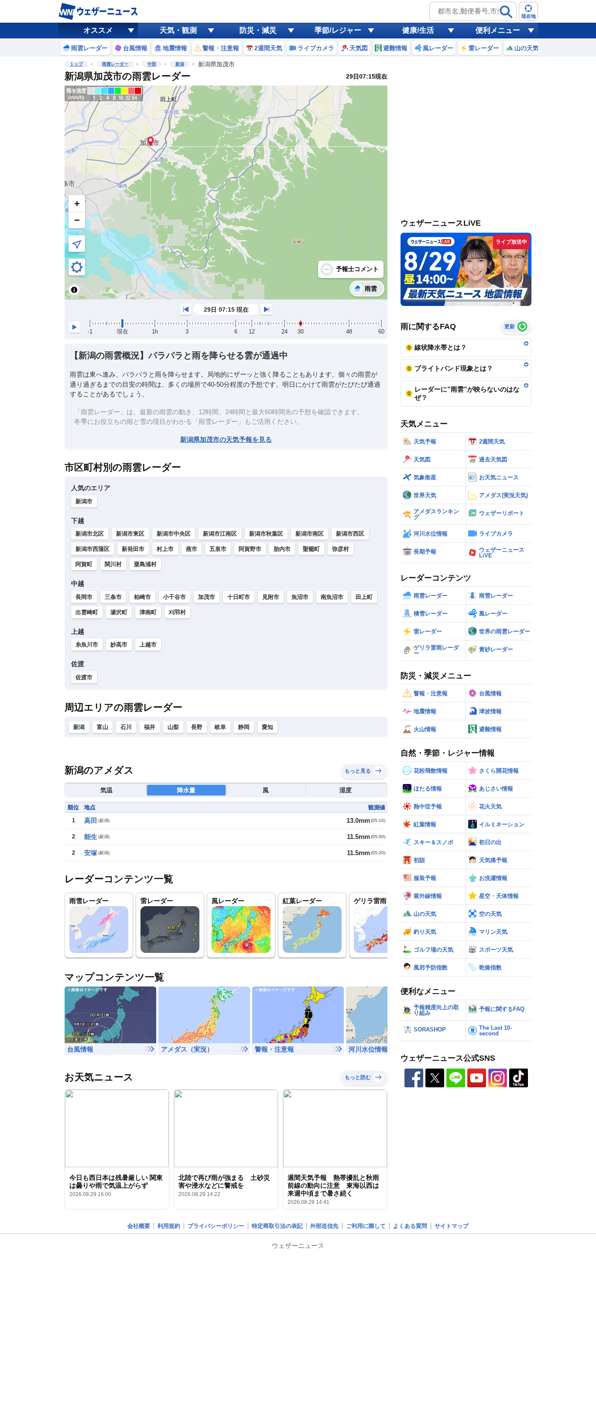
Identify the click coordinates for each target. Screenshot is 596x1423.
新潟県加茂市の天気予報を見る (226, 439)
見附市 (270, 597)
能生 (90, 836)
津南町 (148, 612)
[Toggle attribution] (74, 290)
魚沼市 (299, 597)
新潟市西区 (350, 533)
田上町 (364, 597)
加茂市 (206, 597)
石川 (126, 727)
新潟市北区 (89, 533)
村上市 (165, 549)
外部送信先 (324, 1226)
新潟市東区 (130, 533)
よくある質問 (410, 1226)
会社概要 (138, 1226)
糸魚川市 (86, 644)
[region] (226, 192)
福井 (149, 727)
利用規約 (169, 1226)
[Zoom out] (77, 220)
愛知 (267, 727)
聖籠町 (311, 549)
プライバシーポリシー (216, 1226)
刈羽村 (177, 612)
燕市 (191, 549)
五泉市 (217, 549)
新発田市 (133, 549)
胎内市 (282, 549)
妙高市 (118, 644)
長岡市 (83, 597)
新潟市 (83, 501)
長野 (196, 727)
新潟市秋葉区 (266, 533)
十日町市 (238, 597)
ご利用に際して (366, 1226)
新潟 (179, 64)
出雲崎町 (86, 612)
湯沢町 (118, 612)
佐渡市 (83, 677)
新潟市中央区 (174, 533)
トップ (76, 64)
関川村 (113, 564)
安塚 (90, 852)
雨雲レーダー (115, 64)
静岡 (244, 727)
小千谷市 (174, 597)
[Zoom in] (77, 203)
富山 (102, 727)
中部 (151, 64)
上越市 (148, 644)
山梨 (173, 727)
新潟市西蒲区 (92, 549)
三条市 (113, 597)
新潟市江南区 (220, 533)
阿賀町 (83, 564)
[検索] (506, 11)
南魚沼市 (332, 597)
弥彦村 (340, 549)
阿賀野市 (250, 549)
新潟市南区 (309, 533)
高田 (90, 820)
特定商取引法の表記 (277, 1226)
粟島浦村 (145, 564)
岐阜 (220, 727)
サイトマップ (452, 1226)
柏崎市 (142, 597)
